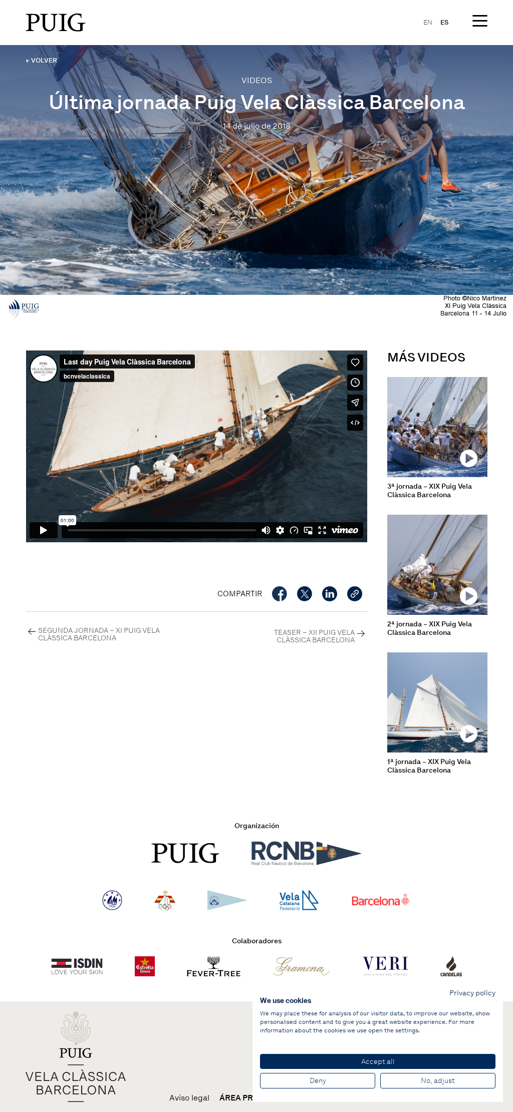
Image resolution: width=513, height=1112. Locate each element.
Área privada (248, 1097)
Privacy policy (472, 992)
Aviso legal (189, 1097)
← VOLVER (41, 60)
